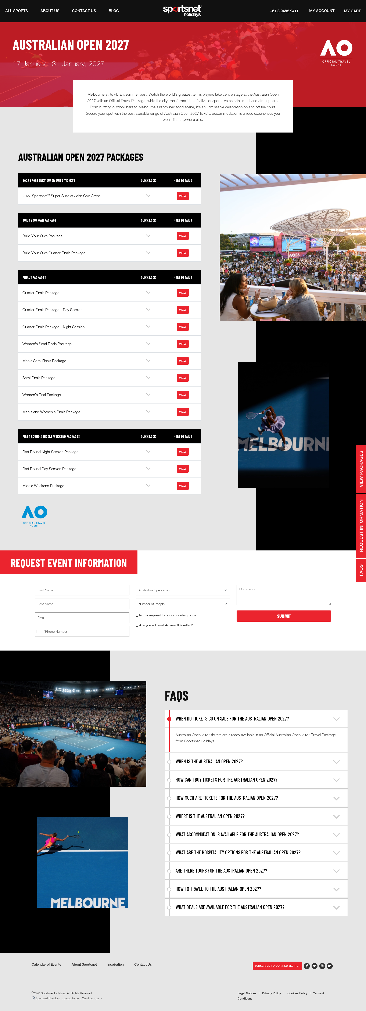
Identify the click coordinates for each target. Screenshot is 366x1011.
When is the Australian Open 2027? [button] (209, 761)
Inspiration (115, 964)
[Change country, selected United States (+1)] (39, 631)
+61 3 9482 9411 (284, 11)
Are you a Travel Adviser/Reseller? (165, 625)
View (183, 196)
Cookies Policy (297, 993)
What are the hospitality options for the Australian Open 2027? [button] (238, 852)
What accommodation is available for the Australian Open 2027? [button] (237, 834)
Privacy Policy (271, 993)
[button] (16, 11)
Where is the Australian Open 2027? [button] (210, 816)
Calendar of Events (46, 964)
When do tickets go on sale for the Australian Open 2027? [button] (232, 718)
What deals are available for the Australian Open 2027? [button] (230, 907)
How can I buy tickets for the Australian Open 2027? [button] (226, 779)
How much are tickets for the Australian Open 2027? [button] (227, 798)
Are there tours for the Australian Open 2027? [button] (221, 870)
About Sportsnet (84, 964)
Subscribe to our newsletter (277, 965)
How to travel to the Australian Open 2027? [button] (218, 889)
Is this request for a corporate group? (167, 615)
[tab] (256, 719)
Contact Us (143, 964)
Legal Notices (247, 993)
